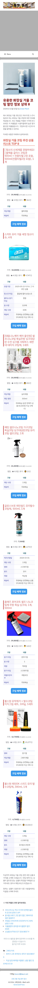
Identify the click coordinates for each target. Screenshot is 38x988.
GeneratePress (19, 985)
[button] (33, 54)
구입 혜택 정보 (19, 224)
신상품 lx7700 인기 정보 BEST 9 (17, 931)
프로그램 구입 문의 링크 (19, 979)
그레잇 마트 (10, 950)
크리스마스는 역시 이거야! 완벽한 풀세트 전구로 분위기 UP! (19, 911)
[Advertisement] (19, 31)
